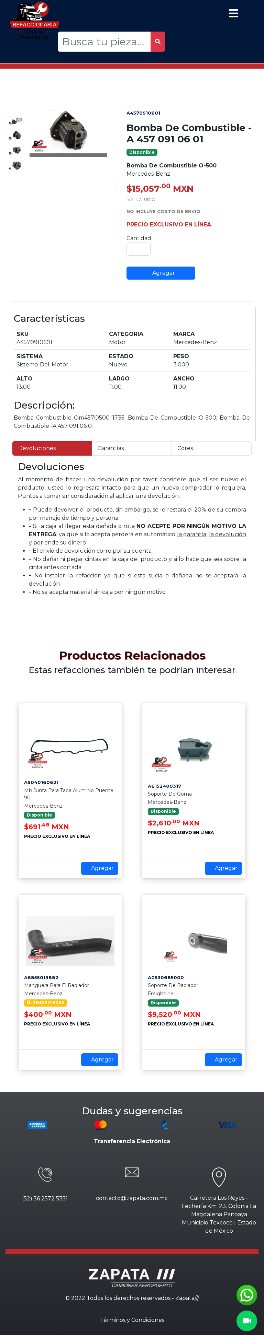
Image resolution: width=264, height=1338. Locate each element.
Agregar (163, 273)
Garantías (111, 448)
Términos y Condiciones (132, 1320)
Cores (185, 448)
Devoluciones (37, 448)
